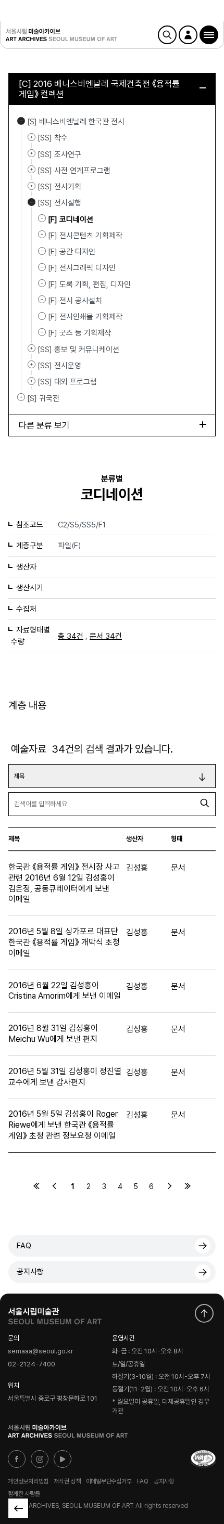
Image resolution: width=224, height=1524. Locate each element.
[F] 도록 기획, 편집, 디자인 (89, 284)
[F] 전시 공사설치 (75, 300)
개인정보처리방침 (28, 1481)
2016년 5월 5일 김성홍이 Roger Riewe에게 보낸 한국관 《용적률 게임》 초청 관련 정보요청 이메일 (63, 1125)
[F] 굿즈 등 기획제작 (79, 333)
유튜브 (62, 1459)
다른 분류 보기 (44, 425)
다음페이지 (169, 1186)
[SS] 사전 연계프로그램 (31, 169)
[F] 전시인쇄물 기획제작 (85, 316)
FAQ (24, 1245)
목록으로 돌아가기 (18, 1508)
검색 (167, 34)
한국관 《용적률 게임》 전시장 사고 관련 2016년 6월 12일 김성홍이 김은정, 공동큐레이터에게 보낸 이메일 (64, 883)
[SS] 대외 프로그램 (31, 380)
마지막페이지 (187, 1186)
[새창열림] (55, 1314)
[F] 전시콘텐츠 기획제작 (85, 235)
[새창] (203, 1459)
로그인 (188, 34)
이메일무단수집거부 (109, 1481)
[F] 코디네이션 (70, 219)
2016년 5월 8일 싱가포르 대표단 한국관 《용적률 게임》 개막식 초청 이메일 (64, 942)
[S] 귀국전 (21, 397)
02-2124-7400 (31, 1364)
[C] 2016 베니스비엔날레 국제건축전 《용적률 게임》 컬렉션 (99, 89)
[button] (209, 34)
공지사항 (30, 1271)
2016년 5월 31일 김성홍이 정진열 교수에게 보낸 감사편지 (64, 1076)
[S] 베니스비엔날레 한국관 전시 (21, 120)
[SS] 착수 (31, 137)
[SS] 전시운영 (31, 364)
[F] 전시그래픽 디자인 (82, 268)
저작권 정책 (67, 1481)
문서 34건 (106, 636)
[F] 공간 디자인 (71, 251)
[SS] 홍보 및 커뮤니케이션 (31, 348)
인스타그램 (39, 1459)
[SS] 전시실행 (31, 202)
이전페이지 (54, 1186)
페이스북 (16, 1459)
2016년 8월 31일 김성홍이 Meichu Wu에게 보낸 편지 (53, 1033)
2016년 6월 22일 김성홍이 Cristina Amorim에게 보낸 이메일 (64, 990)
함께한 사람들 (24, 1493)
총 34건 (70, 636)
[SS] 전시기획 (31, 185)
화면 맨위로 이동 (204, 1313)
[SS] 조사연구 (31, 153)
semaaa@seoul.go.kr (40, 1351)
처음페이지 (36, 1186)
